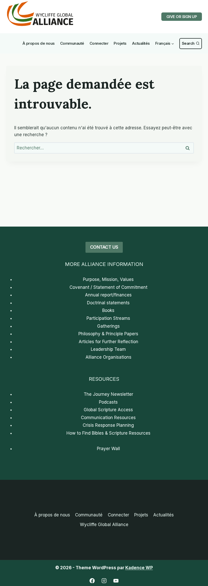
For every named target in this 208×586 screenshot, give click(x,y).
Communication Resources (108, 417)
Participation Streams (108, 318)
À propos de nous (38, 43)
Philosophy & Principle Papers (108, 333)
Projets (120, 43)
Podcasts (108, 402)
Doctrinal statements (108, 302)
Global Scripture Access (108, 409)
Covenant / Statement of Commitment (108, 287)
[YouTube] (116, 581)
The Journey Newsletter (108, 394)
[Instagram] (104, 581)
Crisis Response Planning (108, 425)
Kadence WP (139, 567)
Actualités (141, 43)
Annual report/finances (108, 294)
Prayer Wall (108, 448)
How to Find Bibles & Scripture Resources (108, 433)
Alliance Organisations (108, 357)
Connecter (99, 43)
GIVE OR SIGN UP (181, 16)
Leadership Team (108, 349)
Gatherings (108, 326)
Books (108, 310)
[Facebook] (92, 581)
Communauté (72, 43)
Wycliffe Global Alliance (104, 524)
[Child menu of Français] (164, 43)
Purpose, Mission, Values (108, 279)
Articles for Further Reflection (108, 341)
